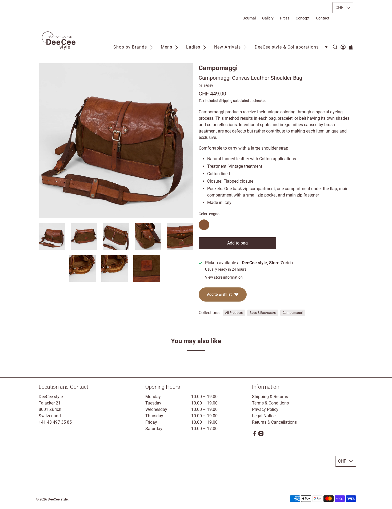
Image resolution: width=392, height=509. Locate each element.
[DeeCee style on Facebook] (254, 434)
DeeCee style (58, 499)
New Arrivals (227, 47)
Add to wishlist (219, 294)
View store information (224, 277)
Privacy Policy (265, 409)
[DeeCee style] (58, 40)
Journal (249, 18)
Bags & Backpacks (263, 313)
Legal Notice (263, 415)
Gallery (268, 18)
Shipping (225, 101)
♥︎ (326, 47)
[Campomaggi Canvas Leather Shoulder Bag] (116, 140)
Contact (322, 18)
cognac (204, 224)
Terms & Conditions (270, 403)
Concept (303, 18)
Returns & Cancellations (274, 422)
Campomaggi (218, 68)
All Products (234, 313)
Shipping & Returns (270, 396)
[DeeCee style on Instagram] (260, 434)
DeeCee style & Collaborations (287, 47)
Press (284, 18)
